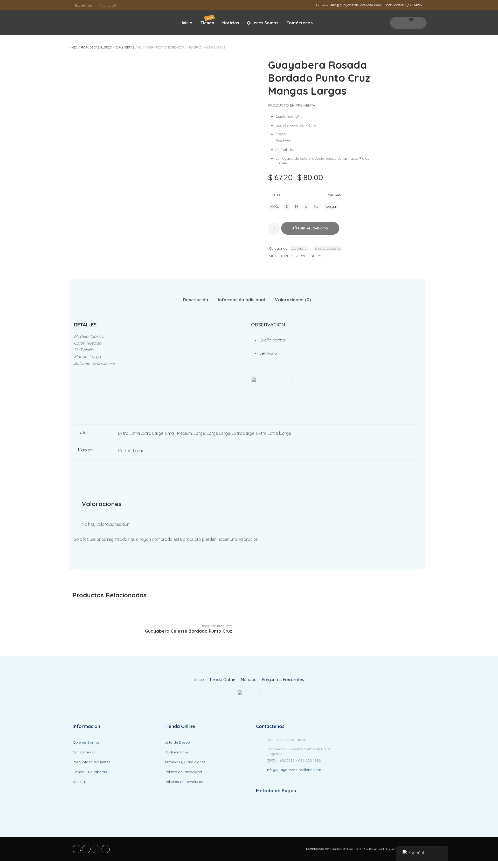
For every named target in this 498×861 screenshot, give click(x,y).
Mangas (334, 195)
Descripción (195, 299)
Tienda (207, 20)
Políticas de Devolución (184, 781)
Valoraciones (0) (293, 299)
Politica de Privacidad (183, 771)
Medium (184, 433)
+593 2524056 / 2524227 (404, 5)
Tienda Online (222, 679)
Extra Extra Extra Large (140, 433)
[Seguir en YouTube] (96, 849)
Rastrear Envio (176, 752)
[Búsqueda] (419, 23)
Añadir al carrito (310, 228)
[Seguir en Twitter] (86, 849)
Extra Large (243, 433)
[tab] (195, 300)
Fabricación (109, 5)
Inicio (187, 22)
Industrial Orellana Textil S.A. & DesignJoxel (357, 849)
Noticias (230, 22)
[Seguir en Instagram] (105, 849)
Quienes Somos (262, 22)
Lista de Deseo (177, 742)
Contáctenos (299, 22)
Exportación (84, 5)
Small (170, 433)
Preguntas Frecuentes (283, 679)
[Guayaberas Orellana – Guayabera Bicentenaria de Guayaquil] (249, 700)
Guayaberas (125, 47)
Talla (276, 195)
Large (199, 433)
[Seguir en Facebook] (77, 849)
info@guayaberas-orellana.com (355, 5)
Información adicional (241, 299)
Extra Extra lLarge (273, 433)
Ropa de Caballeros (96, 47)
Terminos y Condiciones (184, 762)
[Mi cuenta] (397, 23)
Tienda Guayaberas (90, 771)
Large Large (218, 433)
